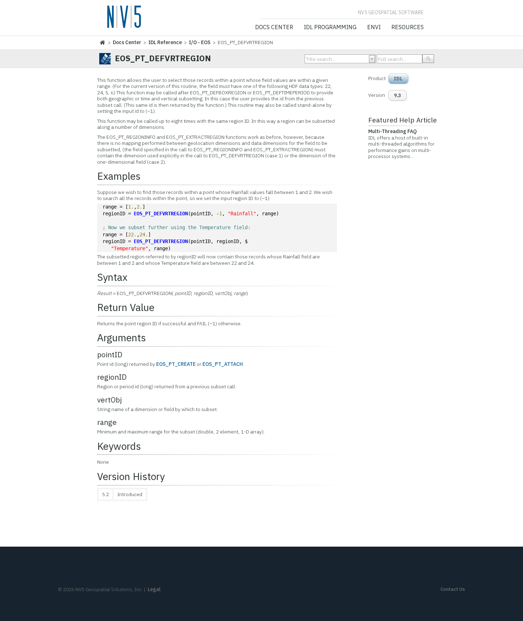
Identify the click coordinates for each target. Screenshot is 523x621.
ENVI (374, 27)
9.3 (397, 95)
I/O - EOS (200, 42)
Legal (154, 589)
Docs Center (274, 27)
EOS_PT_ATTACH (222, 364)
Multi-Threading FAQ (392, 131)
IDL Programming (330, 27)
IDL (398, 78)
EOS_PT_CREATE (176, 364)
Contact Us (452, 589)
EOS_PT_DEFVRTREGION (161, 213)
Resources (407, 27)
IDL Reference (165, 42)
